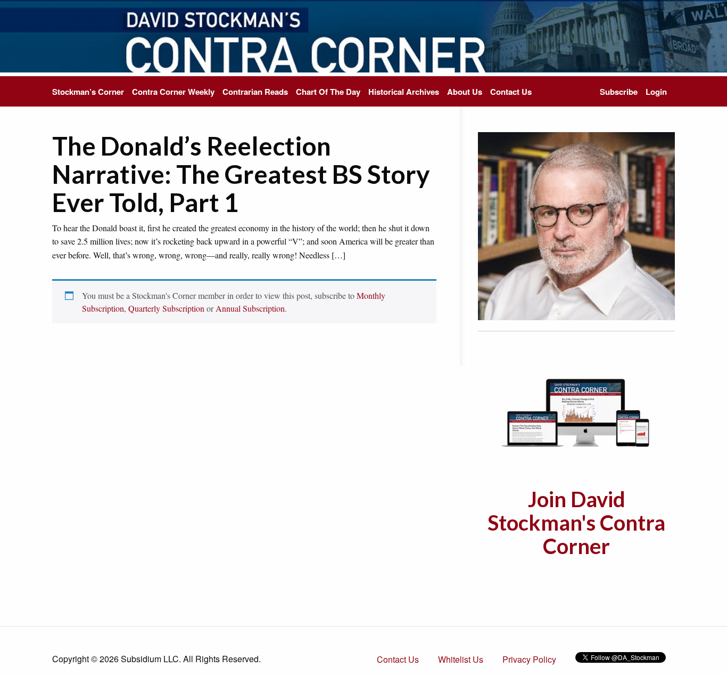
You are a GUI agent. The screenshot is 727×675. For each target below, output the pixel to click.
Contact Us (511, 91)
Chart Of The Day (328, 91)
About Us (464, 91)
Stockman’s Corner (88, 91)
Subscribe (619, 91)
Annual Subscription (250, 308)
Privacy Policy (529, 659)
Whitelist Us (460, 659)
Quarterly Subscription (166, 308)
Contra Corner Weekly (173, 91)
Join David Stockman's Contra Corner (576, 522)
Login (656, 91)
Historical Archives (403, 91)
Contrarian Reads (255, 91)
